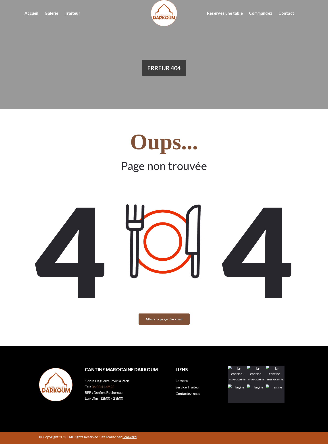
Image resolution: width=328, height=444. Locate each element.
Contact (286, 13)
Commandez (260, 13)
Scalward (129, 437)
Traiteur (72, 13)
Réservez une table (225, 13)
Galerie (51, 13)
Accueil (31, 13)
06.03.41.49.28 (103, 386)
